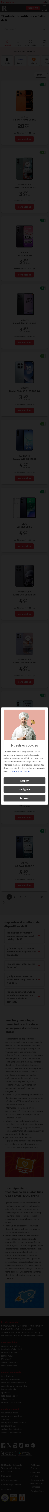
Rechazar (24, 798)
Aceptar (24, 780)
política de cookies (21, 771)
